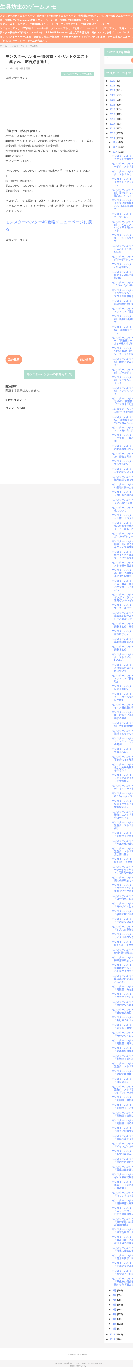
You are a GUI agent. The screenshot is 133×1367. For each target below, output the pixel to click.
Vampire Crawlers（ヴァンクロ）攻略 (83, 36)
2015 (113, 133)
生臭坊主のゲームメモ (28, 6)
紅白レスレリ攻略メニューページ (110, 32)
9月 (115, 1290)
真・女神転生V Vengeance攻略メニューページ (26, 20)
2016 (113, 128)
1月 (115, 1328)
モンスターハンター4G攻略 (77, 74)
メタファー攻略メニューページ (17, 15)
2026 (113, 80)
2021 (113, 104)
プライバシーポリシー (12, 40)
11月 (115, 146)
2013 (113, 1334)
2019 (113, 114)
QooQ (83, 1366)
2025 (113, 85)
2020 (113, 109)
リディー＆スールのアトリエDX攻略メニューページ (29, 24)
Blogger (83, 1354)
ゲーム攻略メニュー (119, 36)
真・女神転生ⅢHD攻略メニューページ (76, 20)
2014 (113, 138)
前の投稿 (85, 359)
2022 (113, 100)
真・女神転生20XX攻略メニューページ (21, 32)
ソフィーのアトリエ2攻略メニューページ (74, 28)
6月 (115, 1304)
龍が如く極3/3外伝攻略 (46, 36)
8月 (115, 1295)
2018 (113, 119)
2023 (113, 95)
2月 (115, 1323)
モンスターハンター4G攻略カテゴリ (50, 374)
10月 (115, 151)
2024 (113, 90)
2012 (113, 1339)
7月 (115, 1299)
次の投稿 (13, 359)
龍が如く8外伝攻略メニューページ (56, 15)
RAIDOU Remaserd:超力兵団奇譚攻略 (67, 32)
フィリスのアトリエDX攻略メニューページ (85, 24)
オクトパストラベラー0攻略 (15, 36)
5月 (115, 1309)
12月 (115, 142)
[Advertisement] (50, 103)
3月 (115, 1319)
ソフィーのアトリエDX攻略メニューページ (24, 28)
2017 (113, 123)
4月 (115, 1314)
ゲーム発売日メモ (37, 40)
